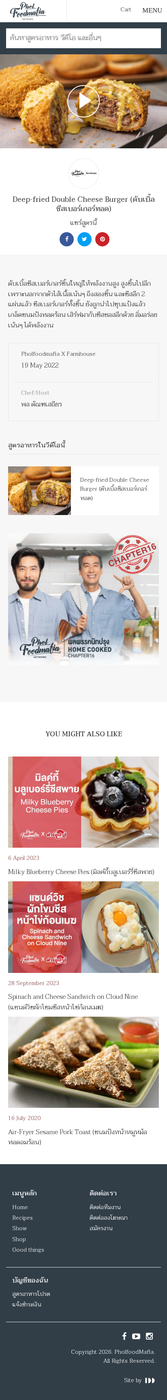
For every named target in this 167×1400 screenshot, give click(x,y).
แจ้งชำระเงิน (26, 1304)
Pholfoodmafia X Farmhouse (58, 354)
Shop (19, 1239)
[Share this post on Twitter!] (83, 239)
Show (19, 1228)
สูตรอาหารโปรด (31, 1294)
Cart (125, 9)
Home (20, 1207)
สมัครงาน (101, 1228)
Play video (83, 101)
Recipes (22, 1218)
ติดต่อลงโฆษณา (109, 1218)
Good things (28, 1250)
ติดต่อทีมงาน (105, 1207)
